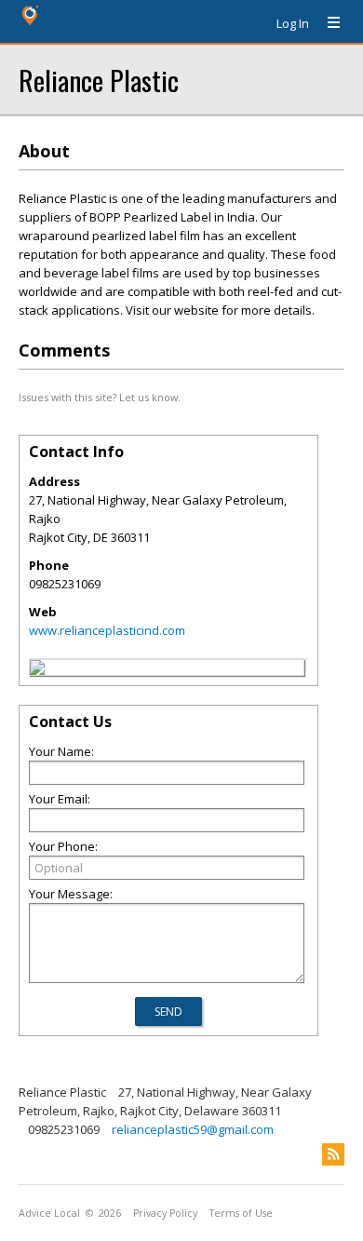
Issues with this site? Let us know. (100, 397)
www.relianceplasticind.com (107, 630)
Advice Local (49, 1213)
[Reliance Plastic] (37, 670)
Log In (292, 23)
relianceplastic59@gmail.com (193, 1129)
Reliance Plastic (99, 80)
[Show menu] (326, 23)
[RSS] (333, 1154)
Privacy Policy (165, 1213)
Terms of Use (241, 1213)
